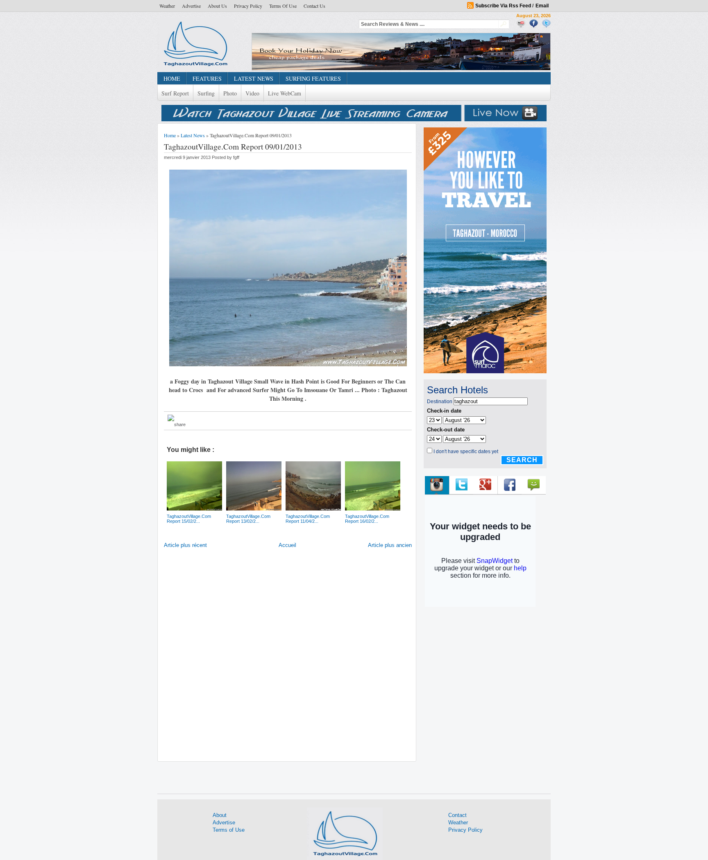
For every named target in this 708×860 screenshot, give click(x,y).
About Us (217, 5)
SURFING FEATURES (313, 78)
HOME (171, 78)
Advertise (191, 5)
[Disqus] (288, 656)
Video (252, 93)
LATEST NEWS (253, 78)
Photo (230, 93)
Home (170, 135)
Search (522, 459)
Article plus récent (185, 545)
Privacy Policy (248, 5)
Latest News (193, 135)
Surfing (206, 93)
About (220, 815)
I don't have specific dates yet (465, 451)
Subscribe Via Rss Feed (503, 6)
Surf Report (175, 93)
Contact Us (314, 5)
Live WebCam (284, 93)
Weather (167, 5)
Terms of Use (283, 5)
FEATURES (207, 78)
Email (542, 6)
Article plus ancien (390, 545)
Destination (439, 401)
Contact (457, 815)
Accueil (287, 545)
